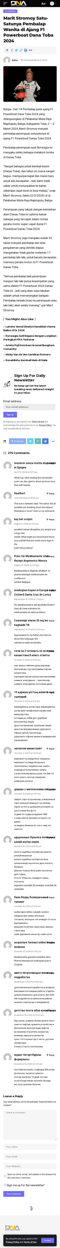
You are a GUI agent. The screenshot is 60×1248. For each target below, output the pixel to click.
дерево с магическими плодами (35, 789)
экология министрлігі (28, 748)
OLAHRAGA (10, 11)
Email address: (12, 401)
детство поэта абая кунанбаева (35, 1010)
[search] (37, 3)
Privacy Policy (12, 1242)
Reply (51, 463)
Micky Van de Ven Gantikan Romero (28, 354)
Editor (15, 60)
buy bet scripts (23, 519)
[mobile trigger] (6, 3)
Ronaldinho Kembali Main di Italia (26, 360)
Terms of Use (30, 1242)
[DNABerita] (18, 3)
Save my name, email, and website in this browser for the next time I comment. (32, 1176)
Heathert (19, 493)
